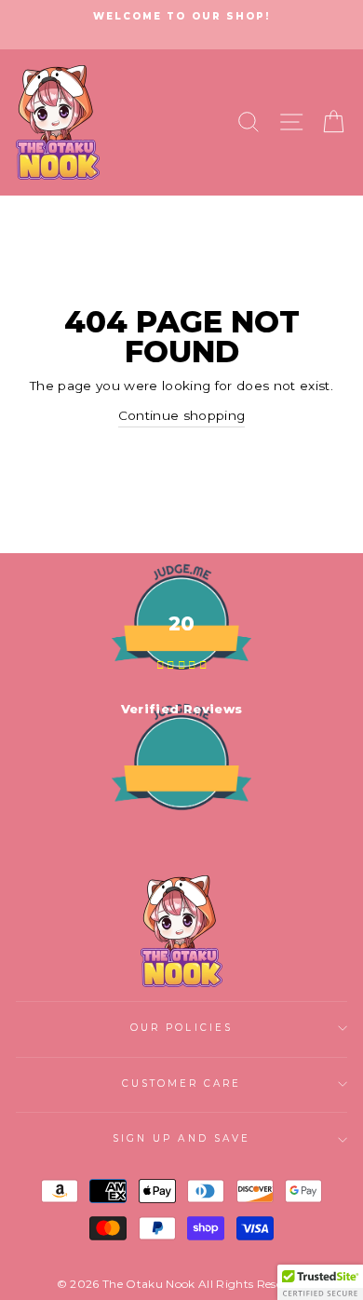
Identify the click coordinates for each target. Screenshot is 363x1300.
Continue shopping (182, 415)
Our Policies (181, 1028)
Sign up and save (181, 1138)
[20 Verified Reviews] (181, 843)
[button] (320, 1282)
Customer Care (182, 1083)
